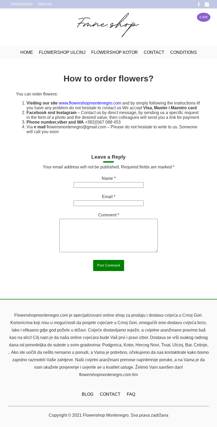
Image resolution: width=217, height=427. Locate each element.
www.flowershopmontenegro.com (90, 103)
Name (109, 178)
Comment (108, 215)
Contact (154, 52)
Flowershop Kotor (114, 52)
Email (108, 196)
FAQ (131, 394)
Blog (87, 394)
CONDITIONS (183, 52)
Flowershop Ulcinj (62, 52)
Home (26, 52)
